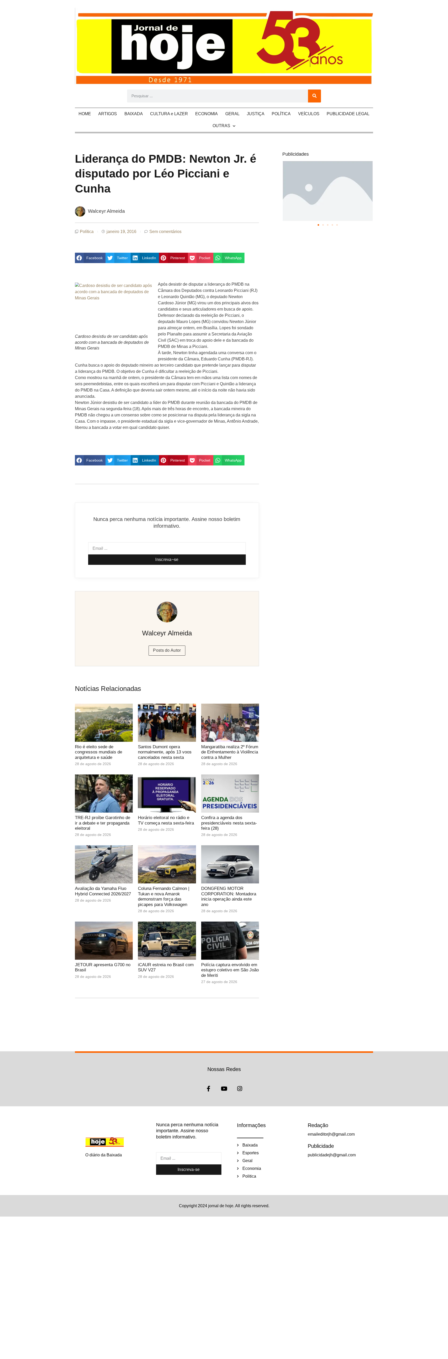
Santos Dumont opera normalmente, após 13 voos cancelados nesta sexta (165, 752)
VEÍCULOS (308, 114)
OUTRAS (221, 125)
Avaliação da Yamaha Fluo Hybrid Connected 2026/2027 (103, 891)
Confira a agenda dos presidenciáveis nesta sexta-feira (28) (229, 823)
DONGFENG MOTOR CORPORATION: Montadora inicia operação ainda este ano (228, 896)
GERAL (232, 114)
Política (87, 231)
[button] (90, 258)
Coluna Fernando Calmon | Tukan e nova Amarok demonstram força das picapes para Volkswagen (163, 896)
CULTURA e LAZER (169, 114)
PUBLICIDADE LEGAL (348, 114)
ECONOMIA (206, 114)
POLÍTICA (281, 114)
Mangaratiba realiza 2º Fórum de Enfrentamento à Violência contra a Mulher (229, 752)
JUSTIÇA (255, 114)
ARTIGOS (107, 114)
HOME (85, 114)
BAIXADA (133, 114)
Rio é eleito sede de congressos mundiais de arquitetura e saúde (98, 752)
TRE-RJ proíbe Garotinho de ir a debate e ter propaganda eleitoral (102, 823)
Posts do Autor (167, 650)
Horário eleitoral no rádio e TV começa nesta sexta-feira (166, 820)
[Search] (314, 96)
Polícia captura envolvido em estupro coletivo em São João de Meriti (230, 970)
